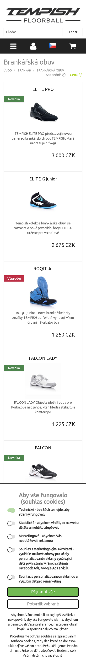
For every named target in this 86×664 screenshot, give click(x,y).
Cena (74, 75)
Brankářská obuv (50, 70)
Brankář (24, 70)
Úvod (8, 70)
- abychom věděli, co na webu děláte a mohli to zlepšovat (49, 525)
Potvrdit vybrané (43, 603)
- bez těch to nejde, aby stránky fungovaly (44, 512)
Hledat (72, 32)
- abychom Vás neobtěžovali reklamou (40, 538)
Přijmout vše (43, 591)
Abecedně (53, 75)
